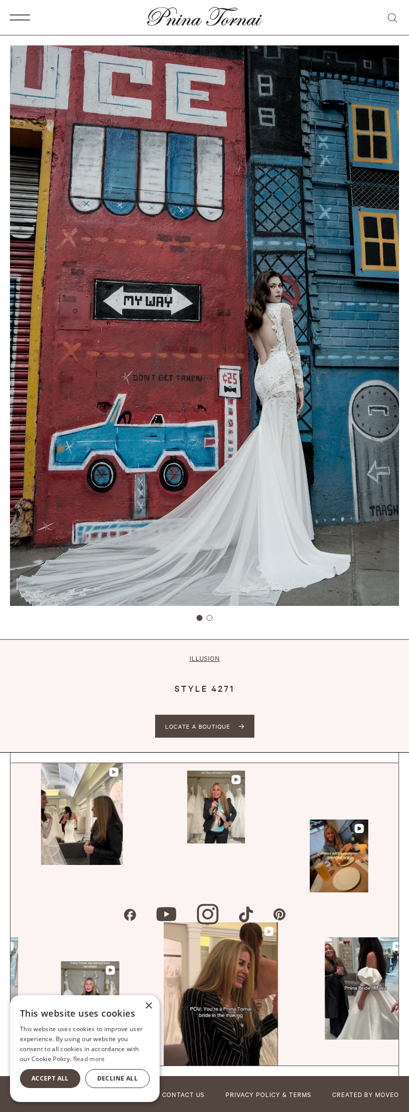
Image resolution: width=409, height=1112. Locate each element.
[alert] (85, 1048)
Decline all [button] (117, 1078)
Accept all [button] (50, 1078)
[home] (204, 17)
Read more (89, 1059)
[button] (20, 17)
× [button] (148, 1006)
